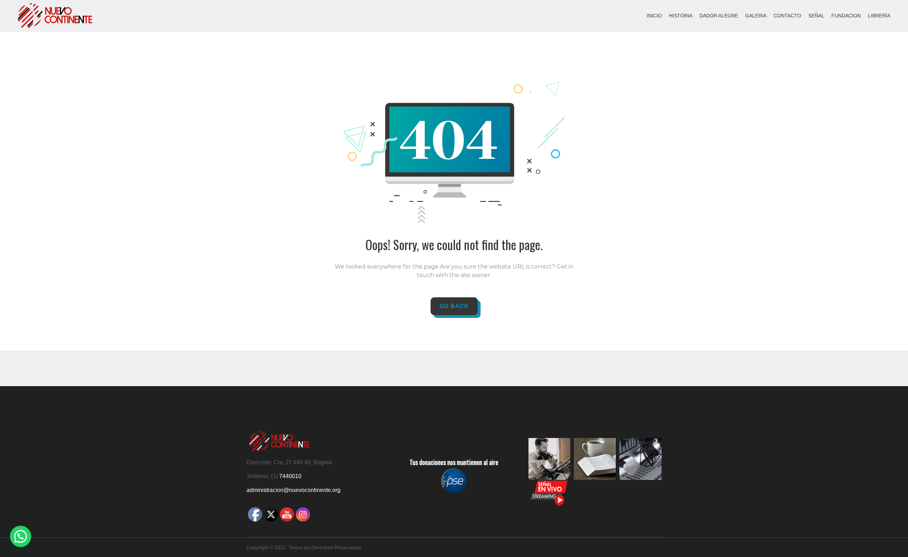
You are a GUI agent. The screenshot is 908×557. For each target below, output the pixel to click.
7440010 (290, 476)
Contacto (787, 15)
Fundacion (846, 15)
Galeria (755, 15)
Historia (680, 15)
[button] (20, 536)
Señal (816, 15)
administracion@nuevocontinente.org (293, 490)
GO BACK (454, 306)
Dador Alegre (718, 15)
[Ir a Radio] (548, 505)
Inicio (654, 15)
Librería (879, 15)
